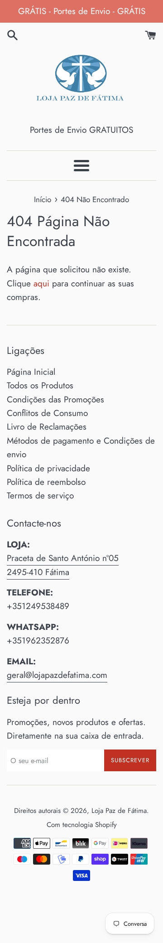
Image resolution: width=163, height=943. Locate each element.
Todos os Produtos (40, 385)
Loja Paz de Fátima (119, 811)
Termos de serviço (40, 495)
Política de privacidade (48, 468)
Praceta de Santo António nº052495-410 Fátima (63, 565)
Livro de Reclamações (46, 427)
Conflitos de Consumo (47, 413)
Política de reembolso (46, 482)
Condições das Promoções (55, 399)
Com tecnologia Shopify (82, 825)
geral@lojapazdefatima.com (57, 675)
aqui (41, 283)
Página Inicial (31, 372)
